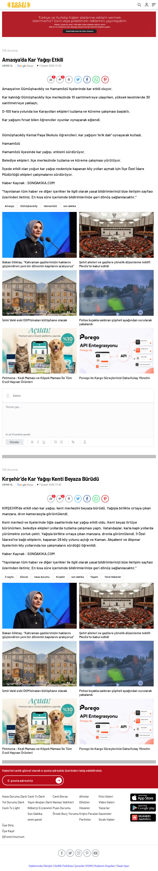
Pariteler (85, 819)
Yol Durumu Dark (13, 802)
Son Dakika (35, 813)
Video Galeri (106, 802)
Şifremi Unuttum (13, 837)
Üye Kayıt (8, 831)
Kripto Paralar (88, 813)
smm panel (35, 819)
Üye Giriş (8, 825)
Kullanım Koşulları (104, 866)
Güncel (24, 576)
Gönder (14, 442)
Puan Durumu (62, 808)
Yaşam (94, 576)
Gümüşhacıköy (28, 206)
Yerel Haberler (113, 576)
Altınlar (84, 796)
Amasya (9, 206)
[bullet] (61, 442)
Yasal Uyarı (123, 866)
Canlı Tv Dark (36, 796)
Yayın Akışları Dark (40, 802)
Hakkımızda (36, 866)
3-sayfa (9, 576)
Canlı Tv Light (11, 808)
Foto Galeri (106, 796)
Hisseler (84, 808)
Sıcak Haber (107, 819)
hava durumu (42, 576)
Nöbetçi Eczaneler (40, 808)
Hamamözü (50, 206)
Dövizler (84, 802)
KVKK (89, 866)
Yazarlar (104, 808)
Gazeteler (105, 813)
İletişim (48, 866)
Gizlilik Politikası (63, 866)
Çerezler (80, 866)
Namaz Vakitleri (63, 802)
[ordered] (55, 442)
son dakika (69, 206)
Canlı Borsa (60, 796)
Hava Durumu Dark (14, 796)
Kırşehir (60, 576)
